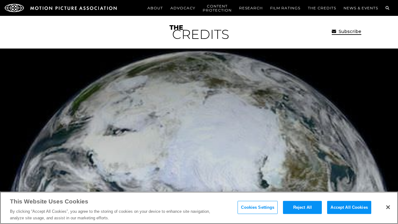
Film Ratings (285, 8)
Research (251, 8)
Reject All (302, 207)
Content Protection (217, 8)
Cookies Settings (257, 207)
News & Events (361, 8)
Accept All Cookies (349, 207)
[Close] (388, 207)
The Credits (322, 8)
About (155, 8)
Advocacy (182, 8)
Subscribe (349, 31)
